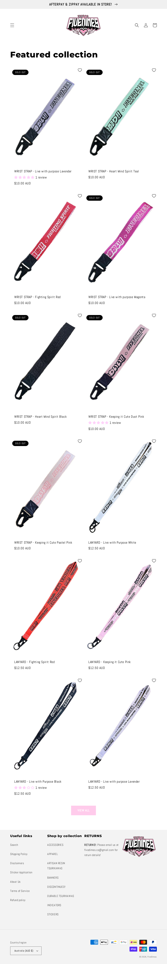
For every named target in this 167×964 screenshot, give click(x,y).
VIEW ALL (84, 810)
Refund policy (18, 900)
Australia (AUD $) (23, 950)
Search (14, 845)
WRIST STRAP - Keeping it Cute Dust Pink (116, 417)
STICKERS (53, 914)
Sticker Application (21, 872)
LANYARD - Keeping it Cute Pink (109, 662)
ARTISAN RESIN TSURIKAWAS (56, 865)
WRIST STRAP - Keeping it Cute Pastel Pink (43, 543)
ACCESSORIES (55, 845)
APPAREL (52, 854)
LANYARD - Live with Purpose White (112, 543)
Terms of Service (20, 891)
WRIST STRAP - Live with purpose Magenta (116, 297)
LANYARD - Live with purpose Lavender (114, 782)
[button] (12, 25)
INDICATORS (54, 905)
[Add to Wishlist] (80, 70)
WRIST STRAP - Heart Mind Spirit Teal (113, 171)
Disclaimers (17, 863)
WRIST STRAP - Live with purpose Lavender (43, 171)
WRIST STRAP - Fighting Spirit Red (37, 297)
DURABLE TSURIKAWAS (60, 896)
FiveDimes (152, 956)
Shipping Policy (19, 854)
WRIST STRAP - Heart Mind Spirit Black (40, 417)
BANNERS (52, 877)
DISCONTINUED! (56, 887)
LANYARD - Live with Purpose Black (38, 782)
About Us (15, 882)
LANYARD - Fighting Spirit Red (34, 662)
